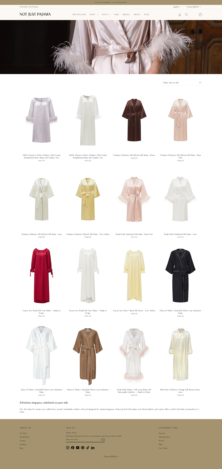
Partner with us (71, 433)
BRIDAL (126, 14)
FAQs (161, 444)
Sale (146, 14)
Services (162, 433)
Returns (161, 440)
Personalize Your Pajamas (29, 7)
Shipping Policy (164, 437)
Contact (22, 440)
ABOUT (137, 14)
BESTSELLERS (79, 14)
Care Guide (163, 448)
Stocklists (23, 444)
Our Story (23, 433)
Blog (21, 448)
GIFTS (105, 14)
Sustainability (24, 437)
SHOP (93, 14)
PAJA (116, 14)
